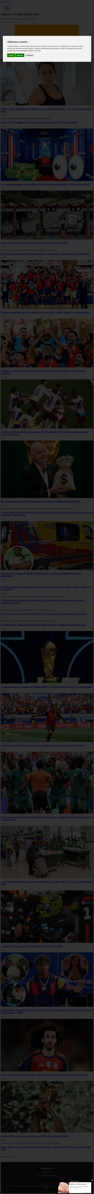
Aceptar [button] (11, 55)
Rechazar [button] (20, 55)
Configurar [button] (29, 55)
